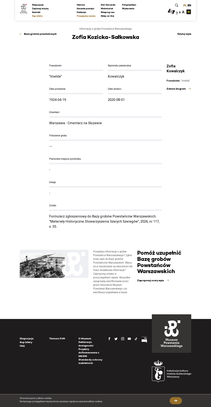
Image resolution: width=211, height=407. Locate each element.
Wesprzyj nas (107, 12)
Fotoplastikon (129, 4)
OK (175, 400)
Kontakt (36, 12)
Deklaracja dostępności (85, 343)
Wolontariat (107, 8)
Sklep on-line (107, 16)
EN (189, 5)
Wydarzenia (128, 8)
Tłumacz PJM (57, 338)
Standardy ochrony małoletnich (90, 361)
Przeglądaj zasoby (86, 16)
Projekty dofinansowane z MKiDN (88, 353)
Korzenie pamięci (85, 8)
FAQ (22, 346)
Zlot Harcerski (108, 4)
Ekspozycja (38, 4)
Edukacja (81, 12)
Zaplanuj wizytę (40, 8)
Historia (81, 4)
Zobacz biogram (176, 88)
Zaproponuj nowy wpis (150, 280)
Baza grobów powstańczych (40, 34)
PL (185, 5)
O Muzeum (84, 338)
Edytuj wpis (184, 34)
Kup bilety (37, 16)
